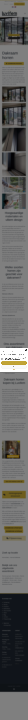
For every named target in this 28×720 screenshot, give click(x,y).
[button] (26, 350)
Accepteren (14, 362)
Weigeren (14, 366)
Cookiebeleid (13, 369)
